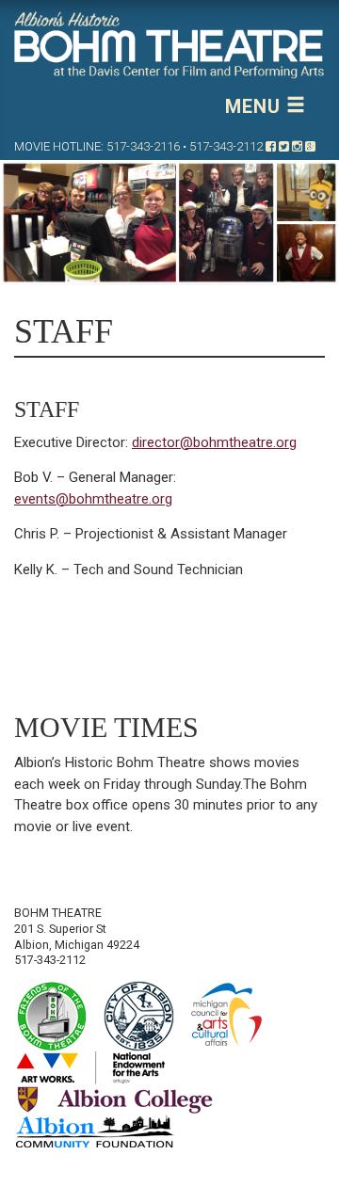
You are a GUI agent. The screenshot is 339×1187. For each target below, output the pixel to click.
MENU (255, 106)
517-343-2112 (226, 146)
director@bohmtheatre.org (214, 442)
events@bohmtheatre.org (93, 498)
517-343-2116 (143, 146)
